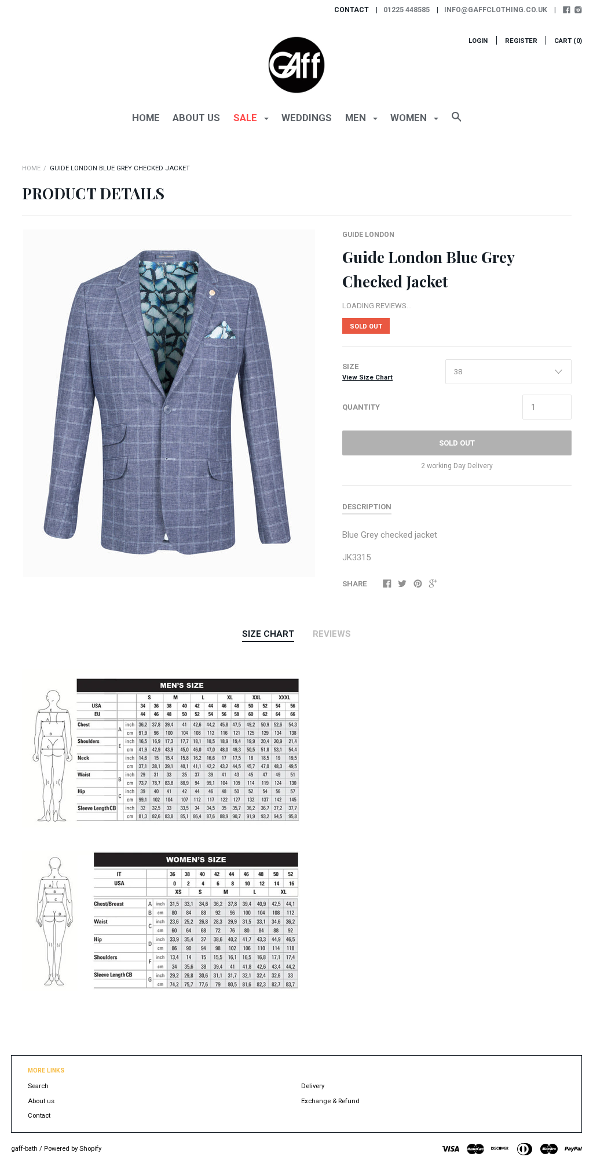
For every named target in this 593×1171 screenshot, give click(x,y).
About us (196, 117)
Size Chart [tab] (268, 634)
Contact (39, 1115)
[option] (169, 403)
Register (521, 41)
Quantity (361, 407)
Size (367, 371)
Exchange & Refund (330, 1101)
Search (38, 1086)
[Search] (457, 122)
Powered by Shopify (72, 1148)
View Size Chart (367, 377)
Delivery (312, 1086)
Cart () (568, 41)
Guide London (368, 235)
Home (146, 117)
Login (478, 41)
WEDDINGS (306, 117)
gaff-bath (24, 1148)
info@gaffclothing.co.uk (495, 10)
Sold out (457, 443)
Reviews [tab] (332, 634)
